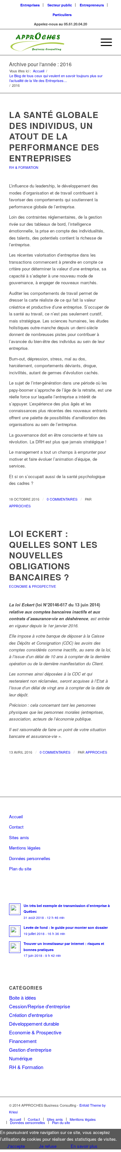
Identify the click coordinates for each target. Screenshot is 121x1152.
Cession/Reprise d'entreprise (39, 1006)
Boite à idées (22, 997)
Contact (16, 827)
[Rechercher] (88, 42)
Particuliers (62, 14)
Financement (22, 1041)
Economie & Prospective (32, 586)
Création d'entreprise (31, 1014)
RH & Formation (23, 167)
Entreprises (30, 5)
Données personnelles (29, 858)
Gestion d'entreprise (30, 1049)
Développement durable (34, 1023)
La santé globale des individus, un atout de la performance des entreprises (54, 136)
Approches (20, 505)
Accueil (16, 816)
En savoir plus (84, 1146)
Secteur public (59, 5)
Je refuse (47, 1146)
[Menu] (103, 42)
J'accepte (16, 1146)
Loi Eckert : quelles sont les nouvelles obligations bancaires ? (53, 555)
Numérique (20, 1058)
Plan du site (20, 869)
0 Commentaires (62, 499)
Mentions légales (25, 848)
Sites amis (19, 837)
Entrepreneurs (92, 5)
